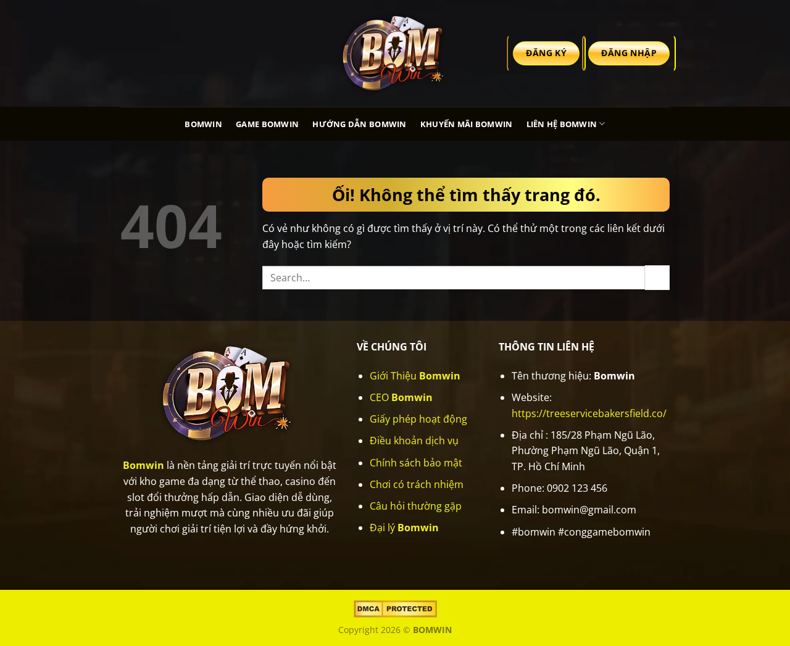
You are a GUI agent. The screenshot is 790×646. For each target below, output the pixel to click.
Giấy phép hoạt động (418, 419)
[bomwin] (395, 53)
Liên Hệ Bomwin (561, 124)
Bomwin (203, 124)
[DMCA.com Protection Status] (395, 608)
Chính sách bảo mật (416, 463)
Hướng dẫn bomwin (359, 124)
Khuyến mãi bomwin (466, 124)
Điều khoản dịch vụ (414, 440)
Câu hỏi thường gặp (416, 506)
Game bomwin (267, 124)
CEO (401, 397)
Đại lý (404, 527)
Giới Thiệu (415, 376)
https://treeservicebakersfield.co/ (589, 413)
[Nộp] (657, 277)
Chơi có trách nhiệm (417, 484)
